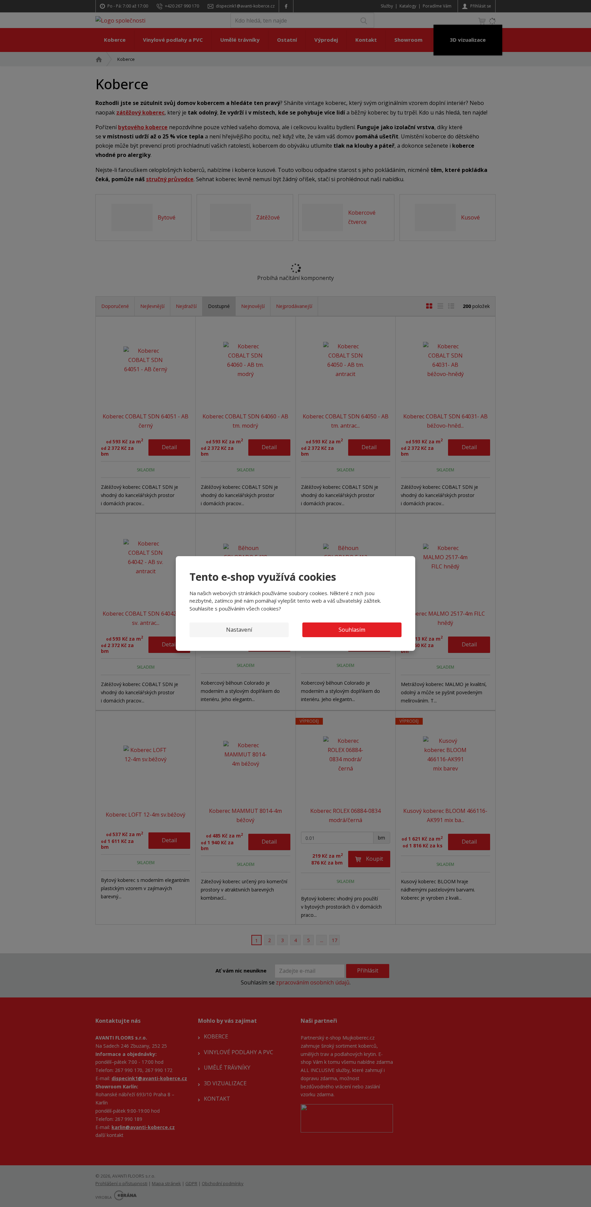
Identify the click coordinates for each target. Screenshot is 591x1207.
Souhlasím (352, 629)
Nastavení (239, 629)
